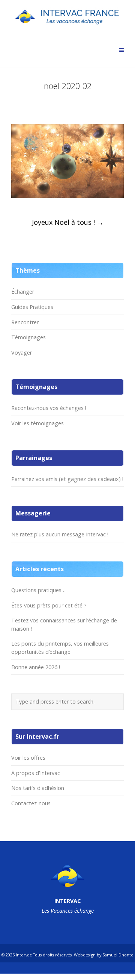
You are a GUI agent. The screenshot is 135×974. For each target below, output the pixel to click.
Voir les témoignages (37, 423)
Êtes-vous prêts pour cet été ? (49, 605)
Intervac (24, 955)
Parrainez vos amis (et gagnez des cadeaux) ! (67, 479)
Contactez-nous (31, 803)
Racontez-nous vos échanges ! (48, 407)
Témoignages (28, 337)
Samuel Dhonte (118, 955)
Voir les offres (28, 757)
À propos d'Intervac (35, 773)
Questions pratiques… (38, 590)
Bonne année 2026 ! (35, 667)
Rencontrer (25, 322)
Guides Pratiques (32, 306)
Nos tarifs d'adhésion (37, 787)
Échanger (22, 291)
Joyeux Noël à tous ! (68, 222)
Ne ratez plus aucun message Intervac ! (59, 534)
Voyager (21, 352)
